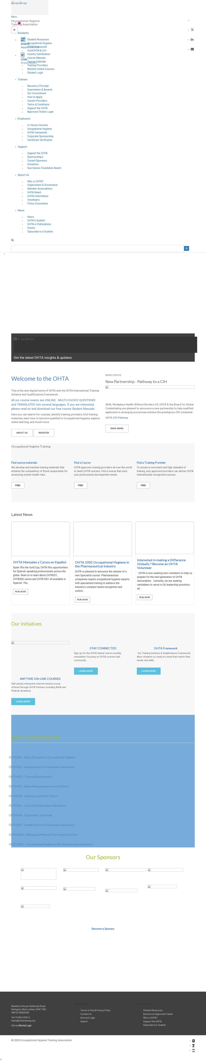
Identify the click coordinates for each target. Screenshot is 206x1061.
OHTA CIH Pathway (116, 417)
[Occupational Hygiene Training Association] (15, 3)
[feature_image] (40, 538)
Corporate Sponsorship (40, 136)
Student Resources (38, 39)
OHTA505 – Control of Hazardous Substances (37, 805)
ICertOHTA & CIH (36, 50)
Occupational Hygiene (39, 43)
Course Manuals (36, 57)
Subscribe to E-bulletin (40, 231)
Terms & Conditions (38, 104)
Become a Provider (38, 85)
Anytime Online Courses (40, 68)
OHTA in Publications (39, 224)
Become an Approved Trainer (158, 1014)
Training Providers (37, 65)
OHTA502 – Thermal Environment (30, 776)
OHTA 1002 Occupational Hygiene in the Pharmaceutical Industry (102, 564)
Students (23, 33)
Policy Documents (37, 203)
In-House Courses (37, 125)
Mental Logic (25, 1025)
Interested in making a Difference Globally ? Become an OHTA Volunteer (161, 564)
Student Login (35, 72)
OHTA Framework (37, 46)
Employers (24, 118)
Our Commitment (36, 93)
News (21, 210)
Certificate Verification (39, 139)
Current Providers (37, 100)
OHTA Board (34, 192)
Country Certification (38, 54)
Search (84, 1021)
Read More (20, 592)
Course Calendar (36, 61)
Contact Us (86, 1014)
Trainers (23, 79)
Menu (14, 16)
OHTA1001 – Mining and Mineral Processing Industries (43, 834)
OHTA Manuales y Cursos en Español (39, 562)
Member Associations (39, 188)
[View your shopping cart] (192, 20)
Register (44, 433)
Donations (33, 164)
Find (18, 485)
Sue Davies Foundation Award (44, 168)
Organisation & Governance (42, 184)
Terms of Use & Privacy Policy (95, 1010)
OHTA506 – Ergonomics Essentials (30, 815)
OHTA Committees (37, 196)
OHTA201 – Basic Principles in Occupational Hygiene (42, 757)
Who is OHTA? (35, 181)
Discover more (103, 976)
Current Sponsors (37, 160)
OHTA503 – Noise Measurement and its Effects (39, 786)
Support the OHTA (37, 108)
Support (22, 146)
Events (31, 227)
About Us (23, 174)
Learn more (23, 701)
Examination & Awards (39, 89)
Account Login (87, 1017)
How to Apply (34, 97)
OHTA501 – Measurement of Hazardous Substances (42, 767)
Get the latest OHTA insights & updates (43, 358)
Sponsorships (35, 156)
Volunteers (33, 199)
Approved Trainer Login (40, 111)
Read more (117, 428)
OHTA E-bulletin (36, 220)
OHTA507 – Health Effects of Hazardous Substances (42, 825)
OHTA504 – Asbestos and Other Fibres (33, 796)
